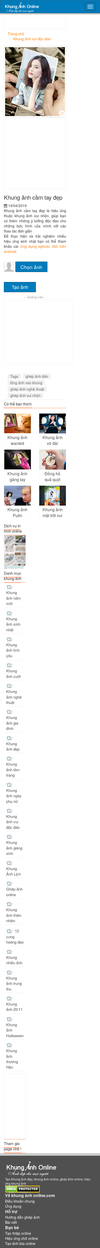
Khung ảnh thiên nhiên (13, 915)
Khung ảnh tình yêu (12, 650)
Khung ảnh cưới (13, 673)
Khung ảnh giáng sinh (14, 848)
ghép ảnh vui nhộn (25, 395)
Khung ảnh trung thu (14, 983)
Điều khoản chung (20, 1201)
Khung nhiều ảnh (14, 960)
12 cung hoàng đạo (15, 936)
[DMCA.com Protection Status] (22, 1188)
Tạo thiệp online (18, 1233)
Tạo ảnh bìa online (20, 1243)
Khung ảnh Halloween (15, 1030)
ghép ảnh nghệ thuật (27, 389)
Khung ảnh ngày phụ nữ (14, 796)
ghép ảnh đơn (37, 376)
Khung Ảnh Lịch (13, 871)
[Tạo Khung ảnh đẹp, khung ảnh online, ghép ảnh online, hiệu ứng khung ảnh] (21, 6)
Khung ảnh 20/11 (14, 1006)
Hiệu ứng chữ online (21, 1238)
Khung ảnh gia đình (12, 723)
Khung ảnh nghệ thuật (14, 697)
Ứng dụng (13, 1206)
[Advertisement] (52, 22)
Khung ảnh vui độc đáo (12, 822)
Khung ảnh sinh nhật (13, 624)
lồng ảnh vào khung (26, 382)
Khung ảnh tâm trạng (13, 769)
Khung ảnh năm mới (13, 598)
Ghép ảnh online (14, 891)
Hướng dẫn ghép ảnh (22, 1217)
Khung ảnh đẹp (12, 746)
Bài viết (11, 1222)
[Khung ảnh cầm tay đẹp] (35, 81)
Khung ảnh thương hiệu (12, 1059)
